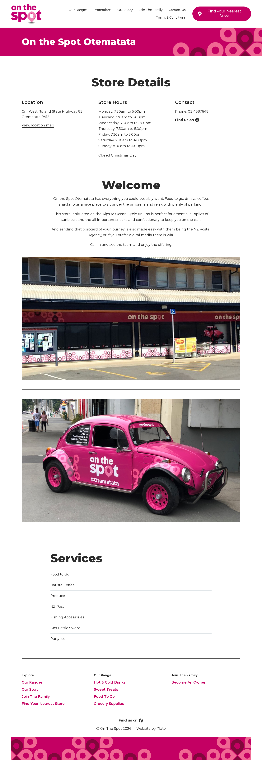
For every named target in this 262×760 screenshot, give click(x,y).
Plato (161, 728)
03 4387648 (198, 111)
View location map (38, 125)
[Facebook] (197, 119)
